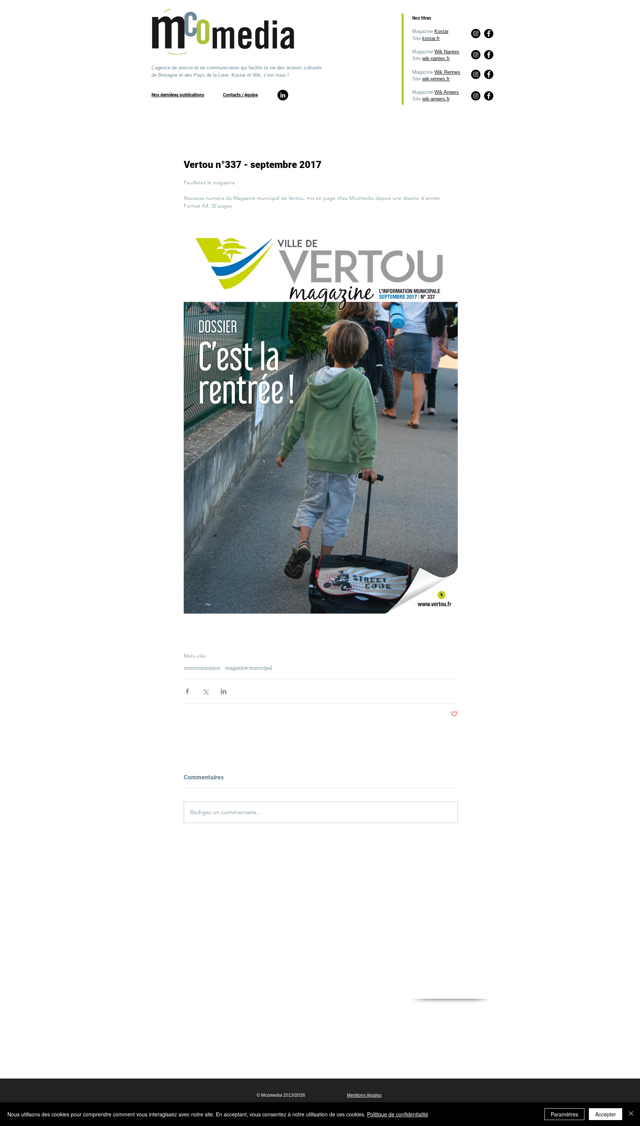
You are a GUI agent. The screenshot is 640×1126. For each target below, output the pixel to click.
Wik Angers (446, 92)
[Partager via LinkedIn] (223, 691)
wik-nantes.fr (436, 58)
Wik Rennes (447, 72)
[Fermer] (631, 1114)
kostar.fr (431, 38)
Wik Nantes (446, 52)
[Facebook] (488, 95)
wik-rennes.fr (436, 79)
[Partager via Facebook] (187, 691)
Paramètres (564, 1114)
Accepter (605, 1114)
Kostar (441, 31)
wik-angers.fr (436, 99)
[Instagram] (475, 95)
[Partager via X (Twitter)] (205, 691)
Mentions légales (364, 1095)
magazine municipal (248, 667)
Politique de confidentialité (397, 1114)
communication (202, 667)
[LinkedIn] (282, 95)
